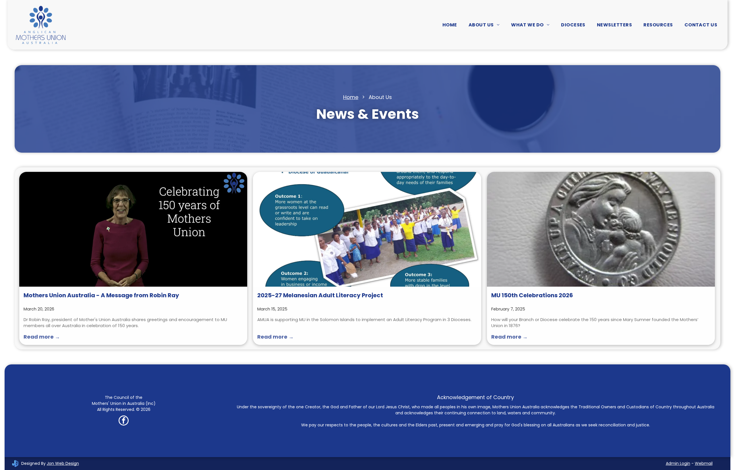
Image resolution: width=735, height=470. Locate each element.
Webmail (704, 463)
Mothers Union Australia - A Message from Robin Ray (101, 295)
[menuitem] (450, 25)
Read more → (42, 336)
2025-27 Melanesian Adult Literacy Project (320, 295)
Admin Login (678, 463)
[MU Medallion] (601, 229)
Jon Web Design (63, 463)
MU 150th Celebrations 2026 (532, 295)
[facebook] (124, 421)
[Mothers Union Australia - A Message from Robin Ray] (133, 229)
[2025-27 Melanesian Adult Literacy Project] (367, 229)
